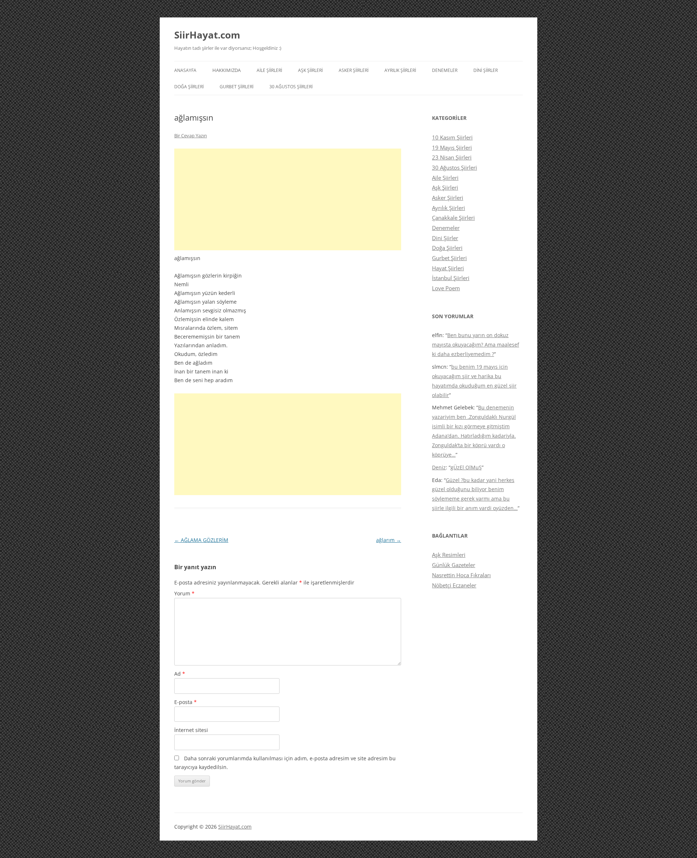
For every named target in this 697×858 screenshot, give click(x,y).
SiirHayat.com (207, 34)
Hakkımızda (226, 70)
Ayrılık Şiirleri (400, 70)
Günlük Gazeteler (453, 564)
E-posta (185, 702)
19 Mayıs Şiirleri (452, 147)
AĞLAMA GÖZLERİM (201, 540)
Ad (179, 673)
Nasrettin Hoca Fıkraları (461, 575)
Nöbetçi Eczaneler (454, 585)
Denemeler (444, 70)
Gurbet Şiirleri (236, 87)
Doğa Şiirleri (189, 87)
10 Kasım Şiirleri (452, 137)
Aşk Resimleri (448, 554)
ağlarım (388, 540)
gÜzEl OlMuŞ (466, 467)
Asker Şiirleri (353, 70)
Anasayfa (185, 70)
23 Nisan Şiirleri (452, 157)
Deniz (439, 467)
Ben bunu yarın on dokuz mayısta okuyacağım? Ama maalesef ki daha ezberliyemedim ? (475, 344)
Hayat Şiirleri (448, 268)
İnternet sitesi (191, 730)
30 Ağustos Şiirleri (291, 87)
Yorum (184, 593)
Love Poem (446, 288)
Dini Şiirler (485, 70)
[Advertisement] (287, 199)
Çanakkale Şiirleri (453, 217)
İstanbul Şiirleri (450, 278)
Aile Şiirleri (269, 70)
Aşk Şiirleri (310, 70)
